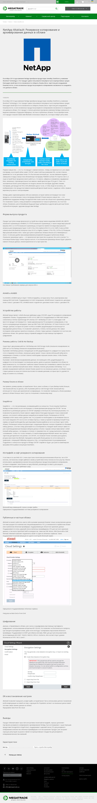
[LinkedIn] (8, 768)
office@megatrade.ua (12, 787)
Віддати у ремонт (49, 779)
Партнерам (65, 768)
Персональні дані (85, 775)
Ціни (45, 781)
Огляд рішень (66, 775)
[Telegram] (21, 768)
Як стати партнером (67, 771)
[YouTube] (13, 768)
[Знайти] (56, 8)
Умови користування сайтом (84, 769)
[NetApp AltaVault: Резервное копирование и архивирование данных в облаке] (37, 55)
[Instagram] (17, 768)
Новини (29, 771)
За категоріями (48, 770)
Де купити (47, 773)
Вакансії (29, 773)
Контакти (46, 786)
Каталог (47, 768)
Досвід (46, 785)
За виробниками (49, 771)
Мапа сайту (83, 779)
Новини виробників (67, 773)
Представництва (31, 770)
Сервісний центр (49, 777)
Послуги (46, 783)
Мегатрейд (30, 768)
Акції (63, 770)
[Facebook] (4, 768)
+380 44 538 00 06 (77, 8)
